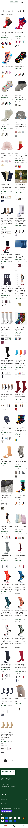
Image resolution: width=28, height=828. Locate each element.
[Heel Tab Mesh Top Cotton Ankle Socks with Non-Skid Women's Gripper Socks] (7, 23)
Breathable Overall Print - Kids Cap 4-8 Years (7, 154)
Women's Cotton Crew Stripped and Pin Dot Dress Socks (6, 396)
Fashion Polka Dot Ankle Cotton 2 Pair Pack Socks (7, 66)
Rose (19, 42)
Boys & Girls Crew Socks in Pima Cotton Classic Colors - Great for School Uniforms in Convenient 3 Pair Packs (7, 222)
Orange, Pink (2, 76)
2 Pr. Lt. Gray (19, 231)
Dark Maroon (19, 265)
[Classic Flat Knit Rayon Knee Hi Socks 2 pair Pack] (21, 691)
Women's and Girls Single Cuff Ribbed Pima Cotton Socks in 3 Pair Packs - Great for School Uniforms (7, 736)
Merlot (23, 677)
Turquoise (23, 42)
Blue (23, 132)
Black (2, 43)
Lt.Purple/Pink (9, 72)
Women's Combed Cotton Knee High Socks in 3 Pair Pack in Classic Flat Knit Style (7, 363)
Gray (19, 74)
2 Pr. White (16, 234)
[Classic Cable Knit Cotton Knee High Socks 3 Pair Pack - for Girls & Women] (7, 318)
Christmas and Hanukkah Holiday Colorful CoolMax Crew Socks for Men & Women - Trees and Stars (21, 642)
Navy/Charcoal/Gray (23, 198)
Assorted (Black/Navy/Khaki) (2, 232)
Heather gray (9, 301)
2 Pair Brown (19, 709)
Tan (2, 47)
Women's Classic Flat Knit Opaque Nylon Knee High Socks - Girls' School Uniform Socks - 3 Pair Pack (7, 290)
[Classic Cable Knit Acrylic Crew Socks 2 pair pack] (21, 387)
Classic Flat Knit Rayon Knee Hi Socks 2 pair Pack (20, 700)
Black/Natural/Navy (2, 197)
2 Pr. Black (16, 231)
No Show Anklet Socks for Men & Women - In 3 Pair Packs (7, 125)
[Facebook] (1, 814)
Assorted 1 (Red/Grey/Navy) (16, 537)
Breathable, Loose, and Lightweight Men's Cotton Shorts (7, 528)
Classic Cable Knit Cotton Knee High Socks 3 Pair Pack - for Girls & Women (7, 329)
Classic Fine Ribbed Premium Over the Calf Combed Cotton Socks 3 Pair (7, 701)
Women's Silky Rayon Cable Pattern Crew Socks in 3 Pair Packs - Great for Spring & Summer (20, 187)
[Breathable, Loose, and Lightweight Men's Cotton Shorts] (7, 519)
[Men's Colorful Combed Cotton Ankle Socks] (21, 57)
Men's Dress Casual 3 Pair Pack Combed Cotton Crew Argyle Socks (20, 329)
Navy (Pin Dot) (9, 405)
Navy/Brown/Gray (23, 373)
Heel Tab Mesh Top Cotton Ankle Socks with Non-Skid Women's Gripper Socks (7, 33)
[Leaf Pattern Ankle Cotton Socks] (7, 86)
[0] (25, 2)
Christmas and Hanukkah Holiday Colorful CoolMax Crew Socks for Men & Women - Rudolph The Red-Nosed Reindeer (21, 614)
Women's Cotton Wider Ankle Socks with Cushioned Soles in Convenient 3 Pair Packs (20, 363)
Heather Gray (16, 269)
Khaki (9, 232)
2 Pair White (16, 709)
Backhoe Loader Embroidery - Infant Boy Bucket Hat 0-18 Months (20, 125)
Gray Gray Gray (16, 105)
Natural (9, 197)
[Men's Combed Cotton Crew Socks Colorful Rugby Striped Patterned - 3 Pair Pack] (21, 419)
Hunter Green (9, 338)
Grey (2, 566)
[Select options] (7, 27)
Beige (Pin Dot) (6, 405)
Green (19, 503)
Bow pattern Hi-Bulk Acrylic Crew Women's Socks (6, 557)
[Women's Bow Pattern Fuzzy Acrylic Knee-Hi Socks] (21, 548)
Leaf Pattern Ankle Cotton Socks (5, 95)
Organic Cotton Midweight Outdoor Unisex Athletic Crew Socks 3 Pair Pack (6, 187)
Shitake (9, 43)
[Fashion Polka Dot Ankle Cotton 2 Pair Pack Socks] (7, 57)
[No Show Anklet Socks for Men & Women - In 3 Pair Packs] (7, 115)
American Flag (2, 267)
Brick (16, 132)
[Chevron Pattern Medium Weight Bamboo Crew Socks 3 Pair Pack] (21, 519)
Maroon (16, 304)
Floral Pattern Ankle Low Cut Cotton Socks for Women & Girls (21, 32)
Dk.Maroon (6, 301)
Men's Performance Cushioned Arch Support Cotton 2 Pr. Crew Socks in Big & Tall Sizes (20, 221)
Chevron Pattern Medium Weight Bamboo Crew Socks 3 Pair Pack (21, 528)
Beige (19, 132)
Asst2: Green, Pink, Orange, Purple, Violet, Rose (19, 166)
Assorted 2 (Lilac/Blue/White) (19, 537)
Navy (6, 43)
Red (16, 42)
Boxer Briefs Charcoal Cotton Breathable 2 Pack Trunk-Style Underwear (6, 497)
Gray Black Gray (19, 105)
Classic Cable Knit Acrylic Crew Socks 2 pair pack (20, 396)
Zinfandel (19, 566)
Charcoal (19, 677)
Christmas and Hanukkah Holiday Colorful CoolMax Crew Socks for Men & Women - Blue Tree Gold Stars (21, 587)
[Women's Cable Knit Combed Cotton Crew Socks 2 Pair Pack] (7, 656)
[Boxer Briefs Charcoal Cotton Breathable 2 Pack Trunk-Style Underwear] (7, 486)
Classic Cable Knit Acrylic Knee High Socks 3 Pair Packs (20, 256)
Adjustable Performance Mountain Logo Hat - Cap (7, 429)
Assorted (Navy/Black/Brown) (2, 711)
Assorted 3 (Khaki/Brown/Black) (23, 537)
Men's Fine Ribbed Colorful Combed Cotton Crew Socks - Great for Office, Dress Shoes (20, 667)
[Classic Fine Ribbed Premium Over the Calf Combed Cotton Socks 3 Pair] (7, 691)
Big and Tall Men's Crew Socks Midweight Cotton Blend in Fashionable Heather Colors (20, 462)
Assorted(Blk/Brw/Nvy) (16, 476)
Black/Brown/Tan (19, 198)
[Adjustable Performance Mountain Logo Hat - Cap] (7, 419)
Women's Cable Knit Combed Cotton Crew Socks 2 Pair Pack (6, 666)
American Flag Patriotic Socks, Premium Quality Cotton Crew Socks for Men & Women (7, 257)
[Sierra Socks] (14, 2)
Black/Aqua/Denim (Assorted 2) (16, 338)
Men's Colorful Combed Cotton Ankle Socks (20, 66)
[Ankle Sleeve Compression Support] (7, 452)
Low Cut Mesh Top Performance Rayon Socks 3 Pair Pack (19, 96)
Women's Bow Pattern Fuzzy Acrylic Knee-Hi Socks (20, 557)
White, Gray (2, 72)
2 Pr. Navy (23, 231)
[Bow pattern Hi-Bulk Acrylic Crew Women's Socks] (7, 548)
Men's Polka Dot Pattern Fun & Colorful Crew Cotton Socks (20, 496)
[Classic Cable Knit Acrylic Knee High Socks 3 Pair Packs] (21, 246)
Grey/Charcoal (2, 508)
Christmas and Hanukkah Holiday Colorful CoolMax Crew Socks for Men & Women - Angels (7, 587)
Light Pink (2, 161)
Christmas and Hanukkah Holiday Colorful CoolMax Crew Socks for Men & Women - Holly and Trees (7, 614)
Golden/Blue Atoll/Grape (19, 373)
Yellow (2, 164)
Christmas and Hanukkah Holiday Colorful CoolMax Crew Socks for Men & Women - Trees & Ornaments (7, 642)
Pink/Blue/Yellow (16, 198)
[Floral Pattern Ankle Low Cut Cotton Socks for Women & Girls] (21, 23)
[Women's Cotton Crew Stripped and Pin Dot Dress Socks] (7, 387)
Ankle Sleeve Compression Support (6, 460)
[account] (23, 826)
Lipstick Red (16, 409)
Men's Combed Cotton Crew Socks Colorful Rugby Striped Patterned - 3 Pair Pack (21, 430)
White (2, 134)
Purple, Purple (6, 72)
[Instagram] (4, 814)
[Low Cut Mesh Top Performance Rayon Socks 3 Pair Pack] (21, 86)
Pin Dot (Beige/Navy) (2, 409)
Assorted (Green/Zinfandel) (23, 566)
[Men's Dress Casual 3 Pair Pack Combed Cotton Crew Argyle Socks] (21, 318)
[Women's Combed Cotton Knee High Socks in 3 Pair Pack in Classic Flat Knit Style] (7, 352)
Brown (9, 438)
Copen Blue (16, 265)
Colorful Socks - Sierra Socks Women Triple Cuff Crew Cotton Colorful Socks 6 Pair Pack (21, 156)
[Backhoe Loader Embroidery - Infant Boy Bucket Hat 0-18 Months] (21, 115)
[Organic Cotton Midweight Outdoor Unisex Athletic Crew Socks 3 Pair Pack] (7, 176)
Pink (9, 161)
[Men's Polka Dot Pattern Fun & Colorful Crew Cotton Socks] (21, 486)
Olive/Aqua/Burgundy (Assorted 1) (19, 338)
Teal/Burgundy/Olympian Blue (16, 440)
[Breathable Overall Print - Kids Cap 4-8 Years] (7, 146)
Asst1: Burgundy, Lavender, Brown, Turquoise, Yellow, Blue (16, 166)
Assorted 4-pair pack (2, 405)
